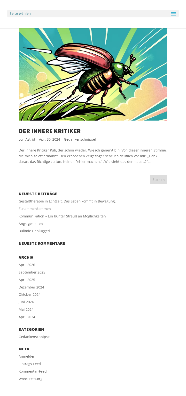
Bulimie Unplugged (34, 231)
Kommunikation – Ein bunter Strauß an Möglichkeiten (62, 216)
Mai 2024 (26, 309)
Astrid (30, 139)
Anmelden (27, 356)
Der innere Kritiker (50, 131)
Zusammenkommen (35, 208)
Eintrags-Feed (30, 363)
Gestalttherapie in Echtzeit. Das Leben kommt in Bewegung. (67, 201)
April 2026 (27, 264)
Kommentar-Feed (33, 371)
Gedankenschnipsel (80, 139)
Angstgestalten (31, 223)
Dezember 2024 (31, 287)
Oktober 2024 (29, 294)
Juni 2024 (26, 302)
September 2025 (32, 272)
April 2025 (27, 279)
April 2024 (27, 317)
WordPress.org (30, 378)
